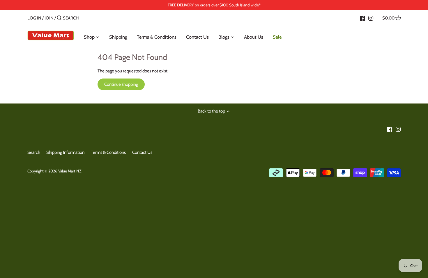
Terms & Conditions (108, 152)
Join (49, 18)
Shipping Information (65, 152)
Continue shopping (121, 84)
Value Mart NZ (69, 171)
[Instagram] (370, 17)
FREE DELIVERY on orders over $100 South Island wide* (214, 5)
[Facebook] (362, 17)
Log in (34, 18)
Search (33, 152)
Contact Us (142, 152)
